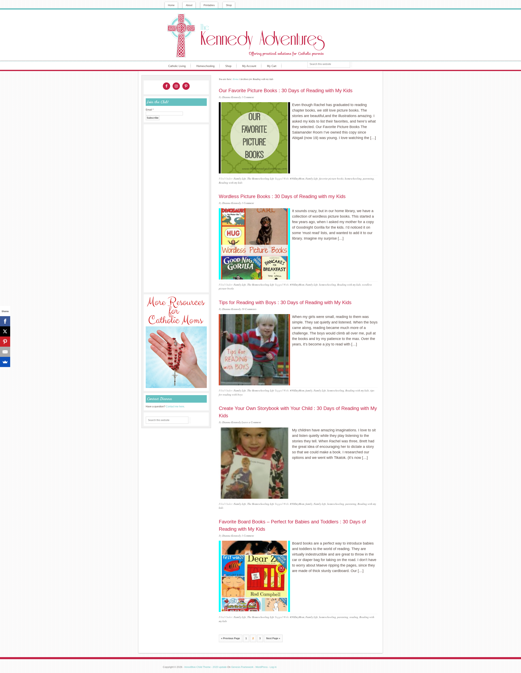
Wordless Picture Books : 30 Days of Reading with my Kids (282, 196)
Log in (273, 667)
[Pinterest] (5, 341)
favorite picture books (331, 178)
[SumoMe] (5, 362)
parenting (368, 178)
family (308, 390)
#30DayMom (297, 178)
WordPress (261, 667)
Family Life (240, 178)
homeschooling (353, 178)
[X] (5, 331)
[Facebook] (5, 321)
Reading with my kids (230, 182)
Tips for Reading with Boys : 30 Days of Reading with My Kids (285, 302)
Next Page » (273, 638)
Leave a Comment (251, 422)
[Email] (5, 352)
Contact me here (175, 406)
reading (353, 617)
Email (150, 109)
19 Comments (249, 309)
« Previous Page (230, 638)
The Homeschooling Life (260, 178)
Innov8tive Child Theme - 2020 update (205, 667)
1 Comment (248, 97)
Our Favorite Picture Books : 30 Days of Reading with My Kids (285, 90)
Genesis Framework (242, 667)
